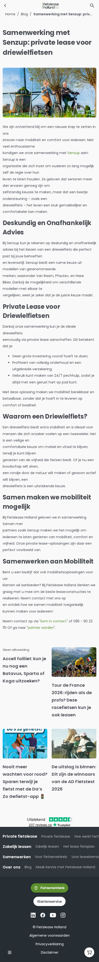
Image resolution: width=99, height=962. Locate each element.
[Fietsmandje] (89, 952)
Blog (24, 14)
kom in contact (54, 621)
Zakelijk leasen (47, 846)
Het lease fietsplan (79, 846)
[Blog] (5, 5)
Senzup (74, 152)
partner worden (41, 627)
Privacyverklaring (50, 944)
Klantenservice (49, 901)
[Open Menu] (10, 952)
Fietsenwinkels (52, 887)
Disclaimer (49, 952)
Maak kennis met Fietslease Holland (65, 867)
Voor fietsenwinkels (51, 856)
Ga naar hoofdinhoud (23, 8)
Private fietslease (55, 836)
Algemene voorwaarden (49, 935)
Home (10, 14)
